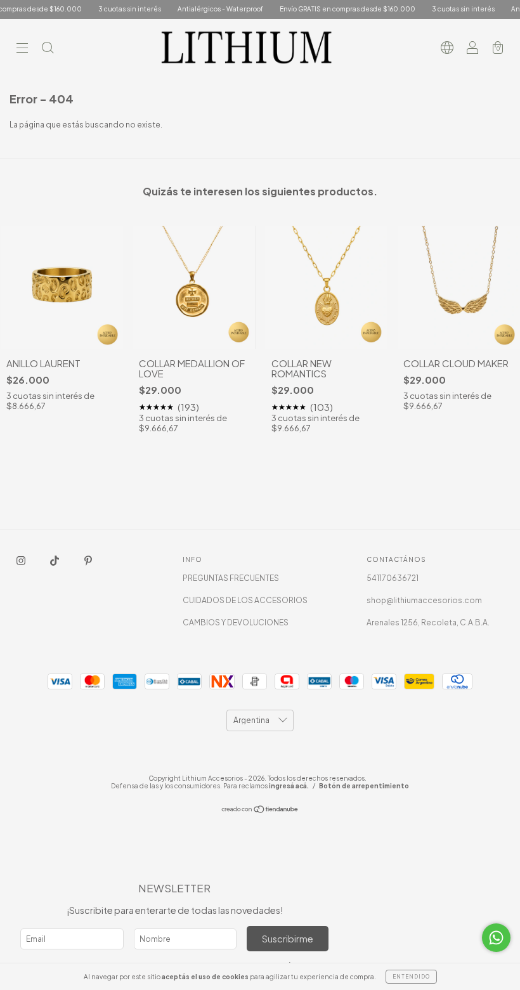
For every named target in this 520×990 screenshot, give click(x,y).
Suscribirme (287, 938)
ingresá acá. (289, 786)
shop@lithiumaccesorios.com (424, 600)
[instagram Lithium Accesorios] (22, 560)
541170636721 (393, 578)
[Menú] (22, 49)
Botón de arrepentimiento (364, 786)
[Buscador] (47, 49)
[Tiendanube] (260, 811)
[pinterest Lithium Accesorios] (88, 560)
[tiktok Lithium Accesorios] (55, 560)
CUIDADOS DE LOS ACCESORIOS (245, 600)
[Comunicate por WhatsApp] (496, 937)
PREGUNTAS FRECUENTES (231, 578)
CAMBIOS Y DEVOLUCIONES (236, 622)
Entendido (411, 977)
